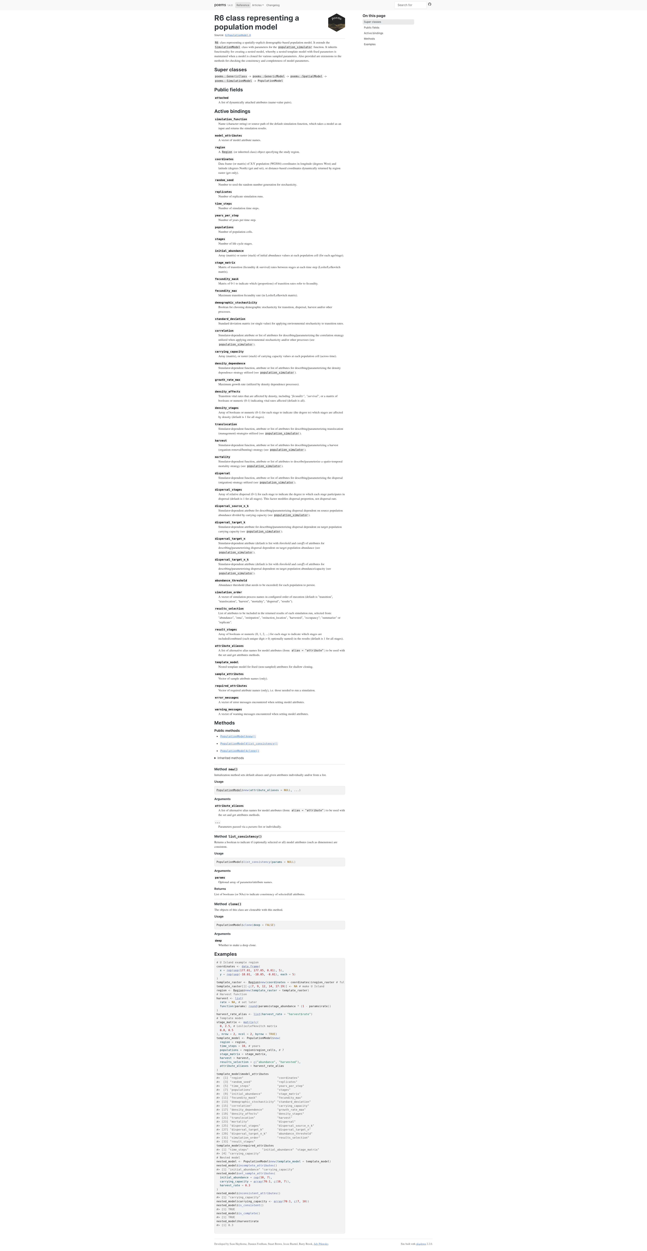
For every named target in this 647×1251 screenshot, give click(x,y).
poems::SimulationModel (233, 80)
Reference (243, 5)
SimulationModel (227, 47)
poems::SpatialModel (306, 76)
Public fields (371, 27)
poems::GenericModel (269, 76)
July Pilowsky (321, 1243)
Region (227, 152)
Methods (369, 38)
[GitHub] (430, 4)
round (253, 1006)
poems (220, 5)
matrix (248, 1022)
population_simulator (295, 47)
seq (235, 970)
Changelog (273, 5)
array (258, 1181)
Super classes (372, 21)
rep (229, 970)
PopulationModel (229, 790)
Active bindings (373, 33)
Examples (370, 44)
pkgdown (421, 1243)
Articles (257, 5)
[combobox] (410, 5)
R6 (216, 42)
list (238, 998)
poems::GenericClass (231, 76)
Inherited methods (231, 758)
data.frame (250, 966)
